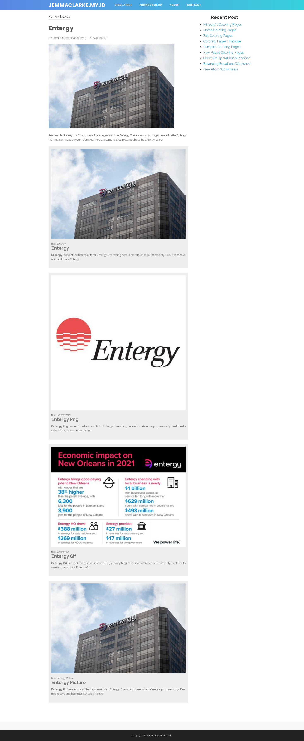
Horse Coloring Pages (219, 30)
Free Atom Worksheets (220, 69)
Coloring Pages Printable (222, 41)
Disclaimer (123, 5)
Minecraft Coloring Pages (222, 25)
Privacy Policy (151, 5)
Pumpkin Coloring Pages (222, 47)
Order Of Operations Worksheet (227, 58)
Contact (194, 5)
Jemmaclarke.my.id (77, 5)
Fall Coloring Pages (218, 36)
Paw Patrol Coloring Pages (223, 52)
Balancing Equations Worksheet (227, 64)
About (175, 5)
